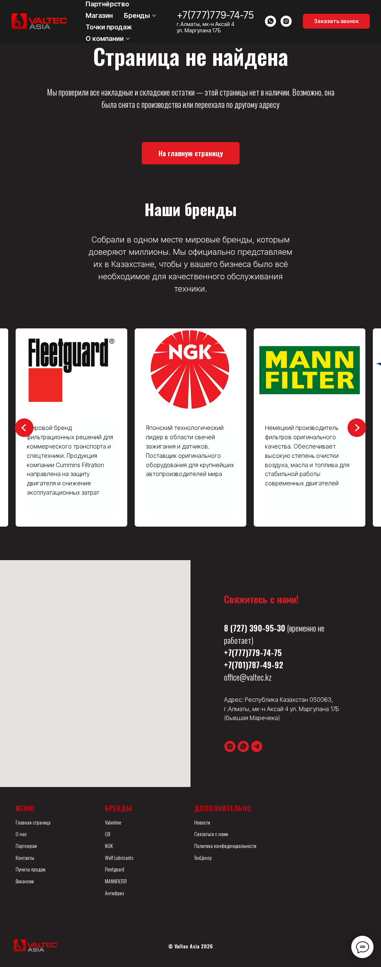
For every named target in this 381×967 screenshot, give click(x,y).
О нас (21, 834)
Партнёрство (107, 4)
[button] (336, 21)
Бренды (137, 15)
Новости (202, 822)
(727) (238, 628)
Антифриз (114, 893)
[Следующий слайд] (357, 427)
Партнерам (26, 845)
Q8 (108, 834)
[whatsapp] (270, 21)
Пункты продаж (30, 869)
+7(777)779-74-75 (215, 15)
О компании (105, 38)
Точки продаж (109, 27)
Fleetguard (114, 869)
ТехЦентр (203, 857)
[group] (165, 427)
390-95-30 (267, 628)
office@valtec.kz (248, 677)
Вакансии (25, 881)
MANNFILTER (116, 881)
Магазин (99, 15)
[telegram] (256, 746)
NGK (109, 845)
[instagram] (286, 21)
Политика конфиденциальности (225, 845)
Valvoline (113, 822)
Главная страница (33, 822)
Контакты (25, 857)
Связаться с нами (211, 834)
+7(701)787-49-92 (253, 665)
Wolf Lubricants (119, 857)
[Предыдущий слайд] (24, 427)
